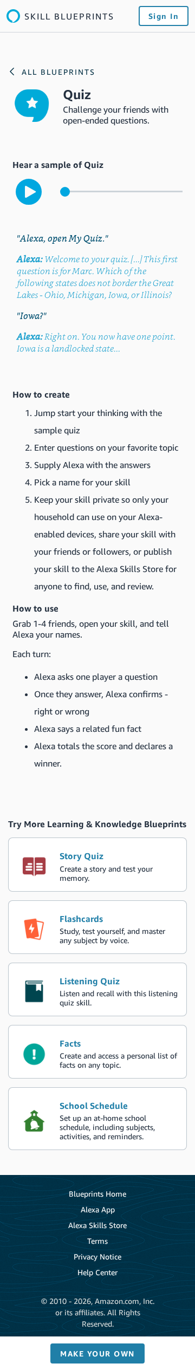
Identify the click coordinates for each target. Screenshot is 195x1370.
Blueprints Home (97, 1193)
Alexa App (98, 1209)
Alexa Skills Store (97, 1225)
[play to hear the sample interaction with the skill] (28, 191)
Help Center (97, 1272)
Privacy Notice (97, 1256)
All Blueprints (58, 71)
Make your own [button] (97, 1353)
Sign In (163, 16)
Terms (97, 1240)
